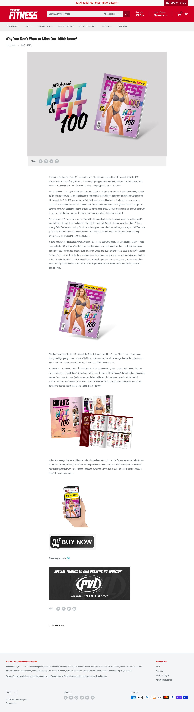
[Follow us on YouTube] (87, 698)
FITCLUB (105, 26)
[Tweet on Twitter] (51, 161)
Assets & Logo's (162, 675)
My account (159, 15)
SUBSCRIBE (122, 26)
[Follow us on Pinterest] (82, 698)
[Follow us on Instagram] (76, 698)
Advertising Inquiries (164, 680)
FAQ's (158, 666)
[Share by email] (57, 161)
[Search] (126, 14)
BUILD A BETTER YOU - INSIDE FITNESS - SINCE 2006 (97, 3)
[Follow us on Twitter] (71, 698)
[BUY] (97, 542)
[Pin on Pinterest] (46, 161)
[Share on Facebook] (41, 161)
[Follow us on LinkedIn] (93, 698)
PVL (68, 558)
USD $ (9, 693)
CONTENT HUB (44, 26)
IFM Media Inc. (11, 703)
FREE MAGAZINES (65, 26)
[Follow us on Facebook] (66, 698)
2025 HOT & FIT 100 (86, 26)
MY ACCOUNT (11, 26)
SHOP (27, 26)
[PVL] (97, 583)
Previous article (58, 625)
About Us (159, 671)
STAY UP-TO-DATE (178, 3)
